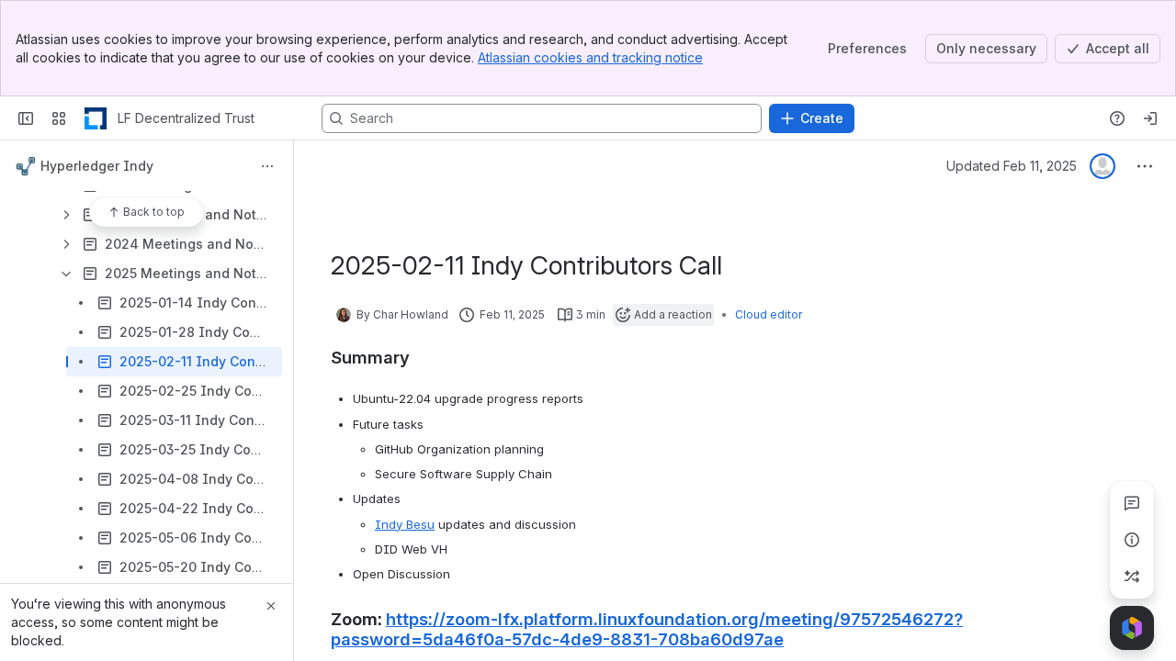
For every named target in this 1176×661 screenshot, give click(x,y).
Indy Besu (405, 524)
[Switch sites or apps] (59, 118)
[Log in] (1150, 118)
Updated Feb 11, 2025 (1011, 166)
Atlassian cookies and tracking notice (590, 57)
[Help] (1117, 118)
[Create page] (1132, 576)
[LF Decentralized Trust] (95, 118)
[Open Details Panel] (1132, 540)
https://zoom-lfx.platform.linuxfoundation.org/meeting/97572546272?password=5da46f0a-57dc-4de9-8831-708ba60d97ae (647, 629)
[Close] (271, 606)
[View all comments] (1132, 503)
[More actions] (267, 166)
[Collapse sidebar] (25, 118)
